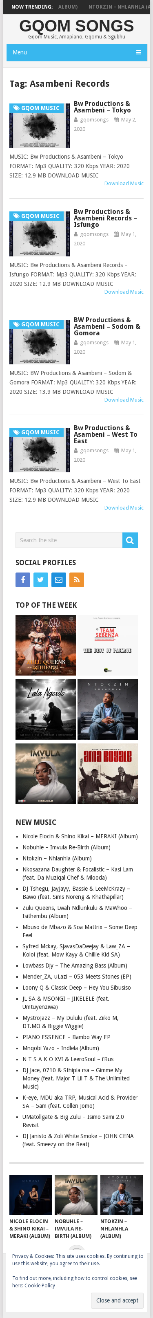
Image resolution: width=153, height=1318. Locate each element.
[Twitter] (40, 580)
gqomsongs (94, 120)
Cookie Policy (39, 1286)
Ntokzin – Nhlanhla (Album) (57, 858)
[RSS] (76, 580)
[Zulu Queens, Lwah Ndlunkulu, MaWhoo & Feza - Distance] (46, 646)
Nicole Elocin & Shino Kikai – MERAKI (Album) (80, 836)
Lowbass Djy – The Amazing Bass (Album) (74, 965)
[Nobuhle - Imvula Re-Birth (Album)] (46, 774)
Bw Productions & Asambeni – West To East (105, 434)
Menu (20, 52)
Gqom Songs (76, 26)
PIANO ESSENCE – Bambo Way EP (66, 1037)
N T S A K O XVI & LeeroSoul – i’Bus (67, 1059)
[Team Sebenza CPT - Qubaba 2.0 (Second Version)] (108, 646)
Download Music (124, 183)
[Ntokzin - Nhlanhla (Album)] (108, 710)
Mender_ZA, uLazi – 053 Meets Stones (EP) (76, 976)
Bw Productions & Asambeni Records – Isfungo (105, 218)
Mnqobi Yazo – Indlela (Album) (60, 1048)
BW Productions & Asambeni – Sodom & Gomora (107, 326)
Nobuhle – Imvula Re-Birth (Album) (66, 847)
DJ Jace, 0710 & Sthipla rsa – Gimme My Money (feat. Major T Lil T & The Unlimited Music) (76, 1078)
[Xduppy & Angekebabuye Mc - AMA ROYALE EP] (108, 774)
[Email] (58, 580)
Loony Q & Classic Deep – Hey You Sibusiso (76, 987)
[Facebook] (23, 580)
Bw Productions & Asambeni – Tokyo (102, 107)
